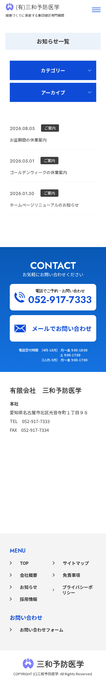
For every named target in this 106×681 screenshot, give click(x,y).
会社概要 (28, 575)
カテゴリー (53, 70)
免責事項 (71, 575)
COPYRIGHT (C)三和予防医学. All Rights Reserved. (53, 674)
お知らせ (28, 587)
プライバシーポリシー (77, 589)
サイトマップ (76, 563)
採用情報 (28, 599)
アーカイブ (53, 92)
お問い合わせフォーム (41, 629)
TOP (24, 563)
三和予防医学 (60, 663)
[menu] (96, 9)
